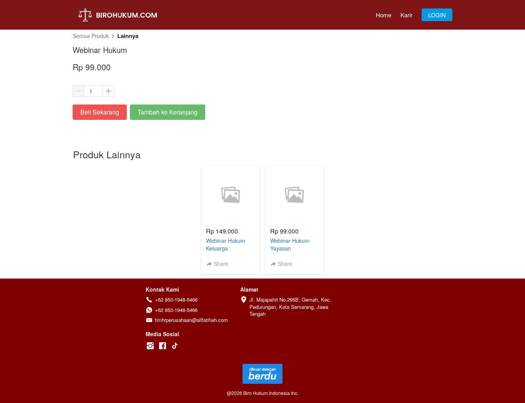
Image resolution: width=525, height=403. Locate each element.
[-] (150, 346)
